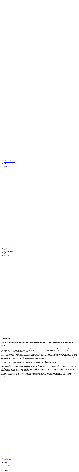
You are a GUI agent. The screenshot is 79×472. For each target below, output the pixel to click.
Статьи (5, 163)
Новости (6, 159)
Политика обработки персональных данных (12, 469)
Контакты (6, 166)
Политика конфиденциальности (9, 468)
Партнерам (6, 164)
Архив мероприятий (9, 162)
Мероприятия (7, 160)
